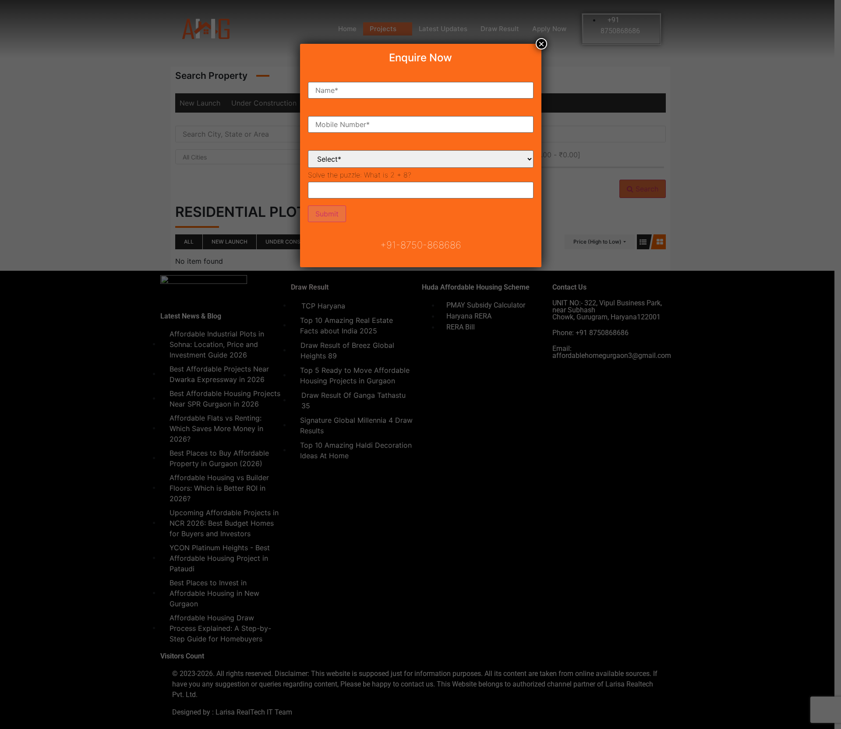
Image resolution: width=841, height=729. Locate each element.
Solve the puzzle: (359, 174)
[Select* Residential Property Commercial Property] (421, 152)
